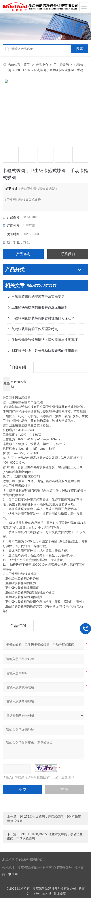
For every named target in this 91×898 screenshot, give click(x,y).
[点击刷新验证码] (46, 768)
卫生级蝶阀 (61, 65)
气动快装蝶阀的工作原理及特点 (34, 329)
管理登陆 (59, 893)
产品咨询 (23, 254)
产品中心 (42, 65)
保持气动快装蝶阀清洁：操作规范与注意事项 (44, 340)
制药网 (13, 874)
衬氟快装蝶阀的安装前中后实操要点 (37, 296)
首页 (26, 65)
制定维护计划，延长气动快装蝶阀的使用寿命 (44, 350)
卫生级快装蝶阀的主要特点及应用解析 (39, 307)
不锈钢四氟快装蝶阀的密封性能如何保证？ (42, 318)
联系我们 (68, 254)
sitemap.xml (42, 893)
